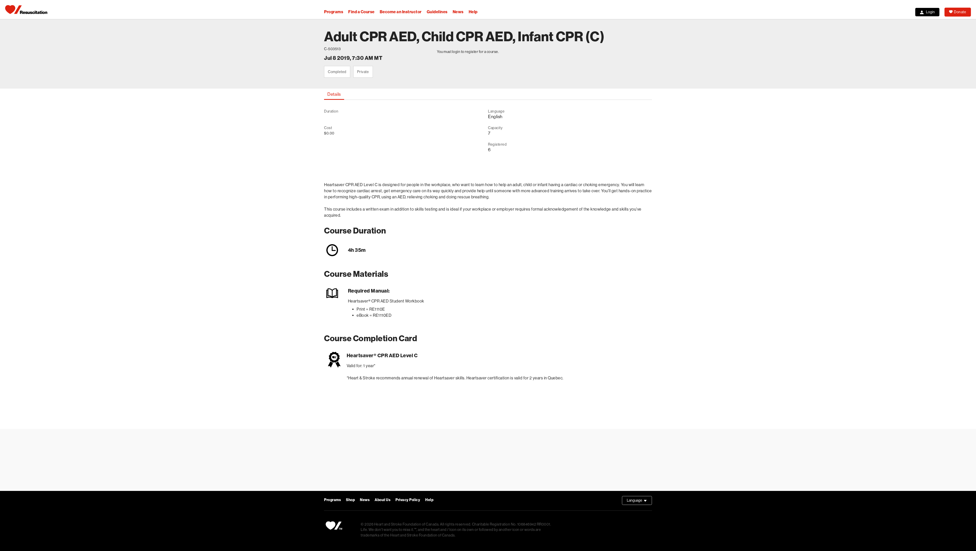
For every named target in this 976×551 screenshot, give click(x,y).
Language (639, 501)
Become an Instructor (401, 11)
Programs (333, 11)
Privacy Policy (407, 500)
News (458, 11)
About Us (382, 500)
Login (930, 12)
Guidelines (437, 11)
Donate (960, 12)
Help (473, 11)
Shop (350, 500)
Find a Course (361, 11)
